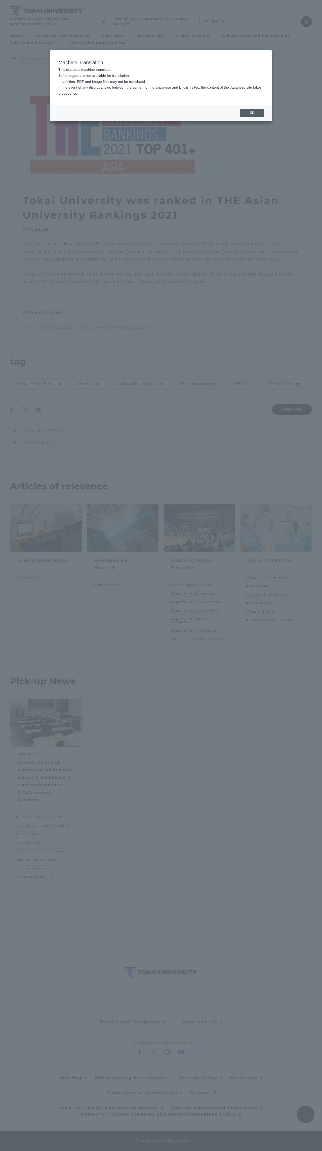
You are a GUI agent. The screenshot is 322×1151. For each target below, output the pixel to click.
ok (252, 112)
